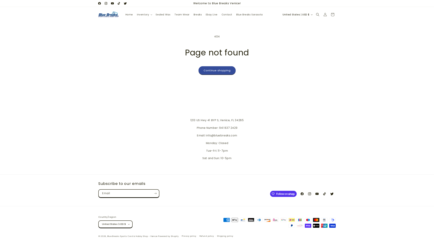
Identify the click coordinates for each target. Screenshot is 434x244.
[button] (144, 14)
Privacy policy (189, 236)
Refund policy (207, 236)
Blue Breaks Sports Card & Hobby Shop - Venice (132, 236)
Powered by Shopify (168, 236)
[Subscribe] (155, 193)
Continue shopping (217, 70)
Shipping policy (225, 236)
